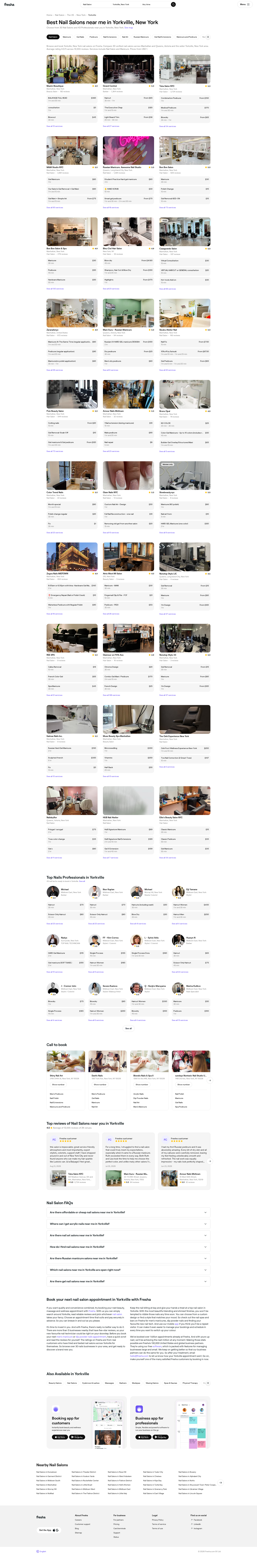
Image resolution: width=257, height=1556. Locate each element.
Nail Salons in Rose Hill (117, 1472)
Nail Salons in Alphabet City (190, 1476)
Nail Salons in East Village (153, 1493)
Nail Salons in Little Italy (117, 1493)
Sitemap (78, 1533)
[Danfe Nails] (107, 1080)
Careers (78, 1520)
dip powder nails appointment (91, 1337)
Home (49, 15)
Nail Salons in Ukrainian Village (191, 1489)
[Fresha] (9, 4)
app (177, 1324)
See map (128, 27)
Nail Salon (59, 15)
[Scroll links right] (220, 1482)
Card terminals (120, 1528)
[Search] (173, 4)
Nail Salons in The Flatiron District (85, 1493)
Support (117, 1533)
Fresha (92, 1311)
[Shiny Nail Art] (66, 1080)
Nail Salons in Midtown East (119, 1489)
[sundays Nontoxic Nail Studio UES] (191, 1080)
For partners (119, 1520)
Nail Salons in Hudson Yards (83, 1476)
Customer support (82, 1524)
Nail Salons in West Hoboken (120, 1476)
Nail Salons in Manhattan (46, 1485)
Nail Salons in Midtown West (83, 1489)
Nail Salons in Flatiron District (120, 1480)
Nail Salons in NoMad (45, 1493)
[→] (210, 1080)
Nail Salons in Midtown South (48, 1480)
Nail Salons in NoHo (187, 1480)
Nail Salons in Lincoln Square (190, 1493)
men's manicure (64, 1337)
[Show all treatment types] (208, 37)
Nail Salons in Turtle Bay (153, 1485)
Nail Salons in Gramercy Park (155, 1489)
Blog (77, 1528)
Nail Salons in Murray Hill (46, 1489)
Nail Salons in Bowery (187, 1472)
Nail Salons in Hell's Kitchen (119, 1485)
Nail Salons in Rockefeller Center (85, 1480)
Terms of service (159, 1524)
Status (116, 1537)
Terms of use (157, 1528)
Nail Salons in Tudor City (153, 1472)
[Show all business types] (208, 1383)
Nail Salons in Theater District (84, 1472)
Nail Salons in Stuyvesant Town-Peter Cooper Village (198, 1485)
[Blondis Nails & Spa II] (149, 1080)
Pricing (116, 1524)
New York (81, 15)
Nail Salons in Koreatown (46, 1472)
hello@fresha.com (139, 1356)
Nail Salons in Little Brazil (82, 1485)
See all (128, 1028)
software (157, 1346)
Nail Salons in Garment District (48, 1476)
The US (70, 15)
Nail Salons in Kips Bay (152, 1480)
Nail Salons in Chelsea (152, 1476)
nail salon (117, 1314)
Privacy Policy (157, 1520)
